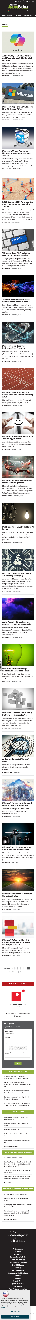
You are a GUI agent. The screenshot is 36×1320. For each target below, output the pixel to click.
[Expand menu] (33, 2)
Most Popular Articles (18, 1071)
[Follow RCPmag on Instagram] (23, 2)
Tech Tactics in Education (18, 1289)
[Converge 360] (18, 1236)
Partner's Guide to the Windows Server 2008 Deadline (16, 1118)
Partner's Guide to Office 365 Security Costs (16, 1124)
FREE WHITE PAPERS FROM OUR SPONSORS (18, 1189)
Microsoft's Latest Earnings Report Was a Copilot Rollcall (15, 670)
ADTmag (18, 1252)
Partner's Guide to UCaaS (12, 1129)
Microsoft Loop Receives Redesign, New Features (13, 347)
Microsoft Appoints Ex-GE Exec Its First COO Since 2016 (17, 108)
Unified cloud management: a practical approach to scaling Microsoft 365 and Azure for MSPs (16, 1213)
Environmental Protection (18, 1262)
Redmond (18, 1278)
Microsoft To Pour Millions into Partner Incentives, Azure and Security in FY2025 (16, 942)
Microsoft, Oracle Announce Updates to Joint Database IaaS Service (16, 153)
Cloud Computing (7, 15)
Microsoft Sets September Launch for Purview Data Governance (17, 848)
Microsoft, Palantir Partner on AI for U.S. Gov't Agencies (17, 481)
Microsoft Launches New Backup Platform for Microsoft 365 (17, 714)
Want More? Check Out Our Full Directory (18, 1015)
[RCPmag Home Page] (18, 5)
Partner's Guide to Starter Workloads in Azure (16, 1135)
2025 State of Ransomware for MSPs (15, 1194)
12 (16, 972)
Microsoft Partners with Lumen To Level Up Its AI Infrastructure (17, 804)
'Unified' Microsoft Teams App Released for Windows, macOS (16, 301)
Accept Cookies (15, 1316)
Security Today (18, 1281)
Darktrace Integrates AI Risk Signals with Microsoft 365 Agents (16, 1098)
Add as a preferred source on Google (19, 11)
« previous (7, 968)
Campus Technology (18, 1260)
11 (13, 972)
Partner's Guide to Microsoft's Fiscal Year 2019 (17, 1141)
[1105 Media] (18, 1241)
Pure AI (18, 1276)
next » (25, 972)
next (30, 996)
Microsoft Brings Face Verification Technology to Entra (17, 437)
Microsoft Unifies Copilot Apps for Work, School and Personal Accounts (17, 1092)
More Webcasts (9, 1183)
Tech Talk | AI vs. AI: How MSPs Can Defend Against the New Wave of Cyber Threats (17, 1177)
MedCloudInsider (18, 1270)
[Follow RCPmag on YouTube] (27, 1)
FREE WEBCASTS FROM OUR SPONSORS (18, 1152)
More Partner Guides (11, 1146)
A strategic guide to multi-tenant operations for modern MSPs (18, 1206)
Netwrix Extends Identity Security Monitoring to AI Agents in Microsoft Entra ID (17, 1084)
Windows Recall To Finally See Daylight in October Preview (16, 254)
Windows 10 (18, 15)
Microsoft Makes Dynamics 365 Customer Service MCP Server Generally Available (17, 1104)
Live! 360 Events (18, 1265)
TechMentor (18, 1286)
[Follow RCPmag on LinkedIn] (16, 2)
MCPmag (18, 1268)
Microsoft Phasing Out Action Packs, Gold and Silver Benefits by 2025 (17, 394)
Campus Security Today (18, 1257)
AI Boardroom (18, 1249)
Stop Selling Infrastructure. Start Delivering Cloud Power (17, 1171)
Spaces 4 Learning (18, 1284)
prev (4, 996)
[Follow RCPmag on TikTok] (21, 2)
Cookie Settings (15, 1311)
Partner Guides (18, 1111)
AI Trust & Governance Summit (13, 1158)
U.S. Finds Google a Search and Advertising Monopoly (16, 574)
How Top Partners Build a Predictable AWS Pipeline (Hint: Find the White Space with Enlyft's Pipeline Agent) (17, 1164)
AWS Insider (18, 1254)
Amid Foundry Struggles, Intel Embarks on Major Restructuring (17, 623)
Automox (18, 1007)
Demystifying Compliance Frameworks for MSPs (17, 1199)
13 (20, 972)
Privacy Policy (17, 1043)
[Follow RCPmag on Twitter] (18, 1)
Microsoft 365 (28, 15)
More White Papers (10, 1219)
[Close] (28, 1292)
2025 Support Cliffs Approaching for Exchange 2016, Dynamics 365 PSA (17, 204)
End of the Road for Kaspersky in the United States (17, 895)
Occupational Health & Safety (18, 1273)
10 (9, 972)
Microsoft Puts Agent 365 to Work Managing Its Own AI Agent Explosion (16, 1077)
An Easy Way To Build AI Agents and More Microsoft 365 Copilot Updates (17, 58)
